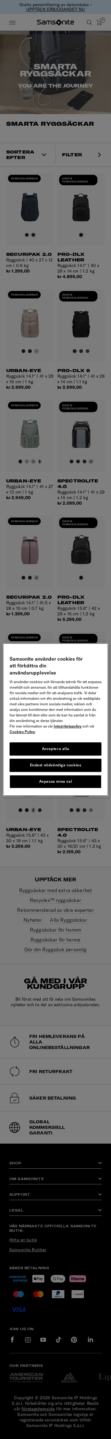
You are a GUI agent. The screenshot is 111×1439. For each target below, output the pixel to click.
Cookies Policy (22, 731)
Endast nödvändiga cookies (55, 765)
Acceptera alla (55, 748)
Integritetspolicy (67, 726)
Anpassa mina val (55, 781)
